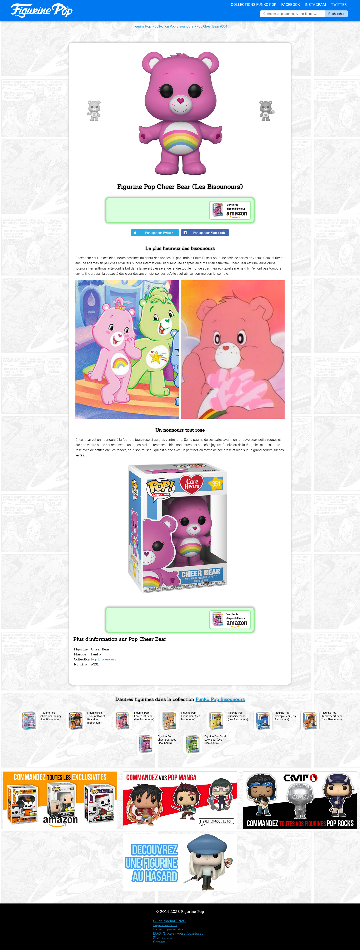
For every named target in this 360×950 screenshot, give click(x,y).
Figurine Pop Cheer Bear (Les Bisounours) (167, 740)
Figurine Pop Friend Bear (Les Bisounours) (190, 716)
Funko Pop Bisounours (220, 699)
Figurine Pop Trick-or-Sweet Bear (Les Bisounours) (96, 717)
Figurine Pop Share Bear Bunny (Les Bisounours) (50, 716)
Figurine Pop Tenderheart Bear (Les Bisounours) (332, 716)
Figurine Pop (141, 26)
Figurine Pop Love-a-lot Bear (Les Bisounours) (144, 716)
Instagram (315, 4)
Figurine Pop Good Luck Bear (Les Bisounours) (215, 740)
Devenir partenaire (168, 929)
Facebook (290, 4)
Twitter (339, 4)
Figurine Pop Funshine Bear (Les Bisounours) (238, 716)
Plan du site (162, 937)
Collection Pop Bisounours (173, 26)
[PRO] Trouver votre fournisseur (179, 933)
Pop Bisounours (103, 659)
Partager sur (159, 232)
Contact (159, 942)
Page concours (165, 925)
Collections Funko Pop (253, 4)
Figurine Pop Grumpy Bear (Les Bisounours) (285, 716)
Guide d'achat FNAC (169, 921)
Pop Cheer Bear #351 (212, 26)
